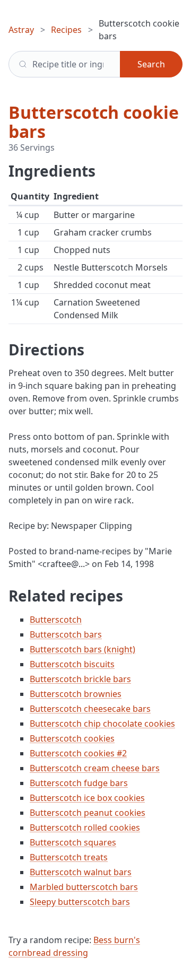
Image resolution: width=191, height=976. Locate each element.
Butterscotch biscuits (72, 664)
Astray (21, 30)
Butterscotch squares (73, 842)
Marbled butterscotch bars (84, 887)
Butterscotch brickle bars (80, 679)
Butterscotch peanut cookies (87, 812)
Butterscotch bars (66, 634)
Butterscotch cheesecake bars (90, 708)
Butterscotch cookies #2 (78, 753)
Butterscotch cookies (72, 738)
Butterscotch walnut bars (81, 872)
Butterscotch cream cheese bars (95, 768)
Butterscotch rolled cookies (85, 827)
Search (151, 64)
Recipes (66, 30)
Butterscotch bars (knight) (82, 649)
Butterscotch (56, 619)
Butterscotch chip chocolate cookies (102, 723)
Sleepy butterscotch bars (80, 902)
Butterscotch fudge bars (79, 783)
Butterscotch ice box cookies (87, 798)
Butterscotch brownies (75, 694)
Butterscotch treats (69, 857)
